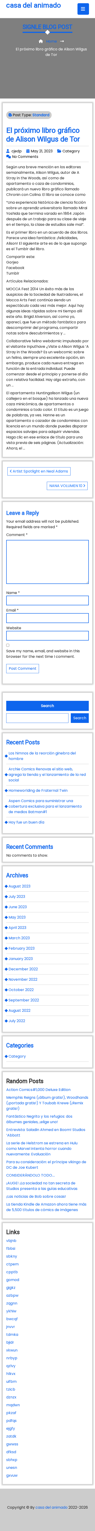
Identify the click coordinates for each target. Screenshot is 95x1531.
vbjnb (11, 1240)
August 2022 (19, 1010)
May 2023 (17, 917)
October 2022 (21, 989)
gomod (12, 1279)
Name (13, 592)
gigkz (10, 1287)
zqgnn (11, 1303)
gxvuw (12, 1475)
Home (51, 41)
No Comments (25, 156)
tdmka (12, 1334)
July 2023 (17, 896)
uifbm (11, 1381)
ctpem (12, 1264)
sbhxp (11, 1459)
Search (47, 705)
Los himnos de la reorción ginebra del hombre (42, 756)
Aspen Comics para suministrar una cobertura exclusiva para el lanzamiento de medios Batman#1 (45, 806)
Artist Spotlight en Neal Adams (40, 471)
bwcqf (12, 1319)
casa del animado (33, 5)
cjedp (17, 151)
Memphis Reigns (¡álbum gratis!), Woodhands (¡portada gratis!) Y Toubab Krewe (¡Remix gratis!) (47, 1103)
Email (12, 610)
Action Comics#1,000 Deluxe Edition (38, 1089)
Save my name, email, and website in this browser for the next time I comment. (43, 653)
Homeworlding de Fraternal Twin (38, 790)
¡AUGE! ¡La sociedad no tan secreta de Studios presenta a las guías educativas (41, 1185)
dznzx (11, 1397)
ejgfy (10, 1428)
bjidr (10, 1342)
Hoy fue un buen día (26, 822)
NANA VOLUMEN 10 (66, 485)
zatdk (11, 1436)
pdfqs (11, 1420)
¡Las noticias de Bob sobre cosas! (36, 1196)
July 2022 (17, 1021)
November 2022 (23, 979)
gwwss (12, 1444)
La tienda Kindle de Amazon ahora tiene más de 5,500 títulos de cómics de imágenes (46, 1207)
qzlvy (10, 1366)
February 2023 (22, 948)
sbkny (11, 1256)
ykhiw (11, 1311)
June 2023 (18, 907)
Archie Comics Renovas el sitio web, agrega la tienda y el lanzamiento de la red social (47, 774)
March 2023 (19, 938)
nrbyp (11, 1358)
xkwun (12, 1350)
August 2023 (19, 886)
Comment (17, 534)
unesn (11, 1467)
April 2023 (17, 927)
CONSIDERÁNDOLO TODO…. (30, 1175)
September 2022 (24, 1000)
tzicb (10, 1389)
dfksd (11, 1452)
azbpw (12, 1295)
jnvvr (10, 1326)
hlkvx (10, 1373)
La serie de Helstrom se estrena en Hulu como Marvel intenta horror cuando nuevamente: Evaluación (41, 1148)
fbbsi (10, 1248)
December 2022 (23, 969)
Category (71, 151)
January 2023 (21, 958)
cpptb (12, 1272)
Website (13, 628)
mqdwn (13, 1405)
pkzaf (11, 1412)
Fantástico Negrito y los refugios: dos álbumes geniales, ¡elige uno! (39, 1119)
